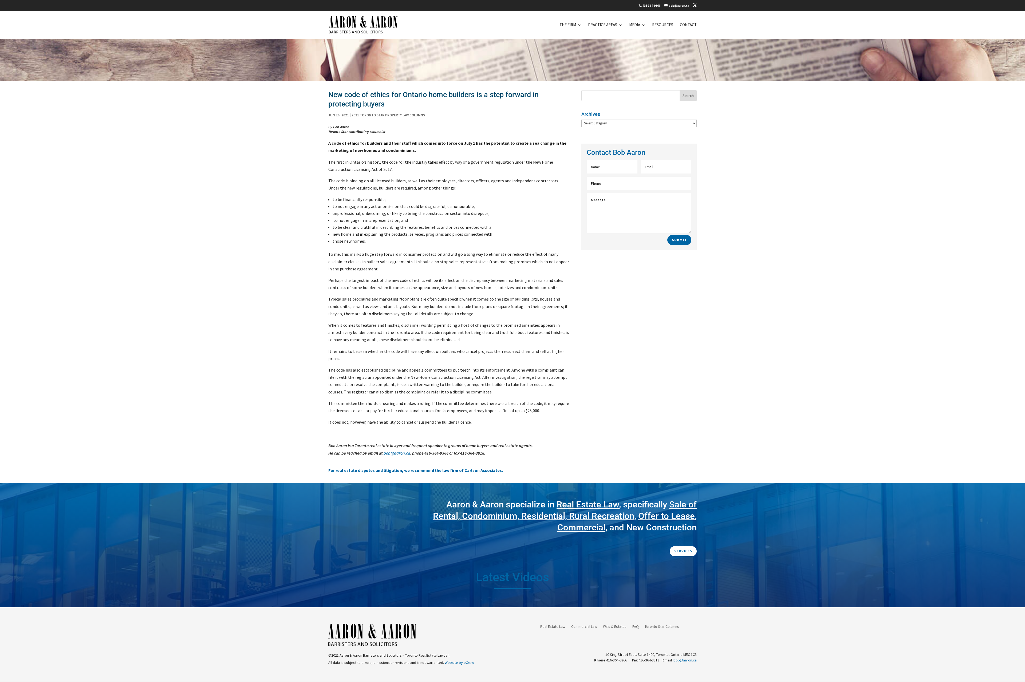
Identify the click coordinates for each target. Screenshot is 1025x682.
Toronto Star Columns (662, 627)
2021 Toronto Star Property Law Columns (388, 115)
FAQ (635, 627)
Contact (688, 25)
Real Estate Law (552, 627)
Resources (662, 25)
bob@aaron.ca (397, 453)
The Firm (567, 25)
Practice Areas (602, 25)
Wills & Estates (614, 627)
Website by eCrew (459, 662)
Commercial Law (584, 627)
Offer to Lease (666, 516)
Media (634, 25)
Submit (679, 239)
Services (683, 551)
